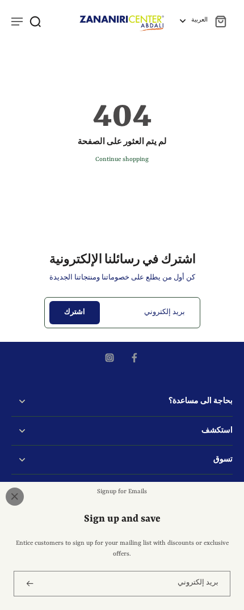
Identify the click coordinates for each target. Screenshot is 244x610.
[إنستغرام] (109, 357)
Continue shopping (122, 159)
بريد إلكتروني (164, 312)
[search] (35, 21)
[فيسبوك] (134, 357)
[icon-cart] (220, 21)
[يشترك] (28, 583)
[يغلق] (14, 496)
